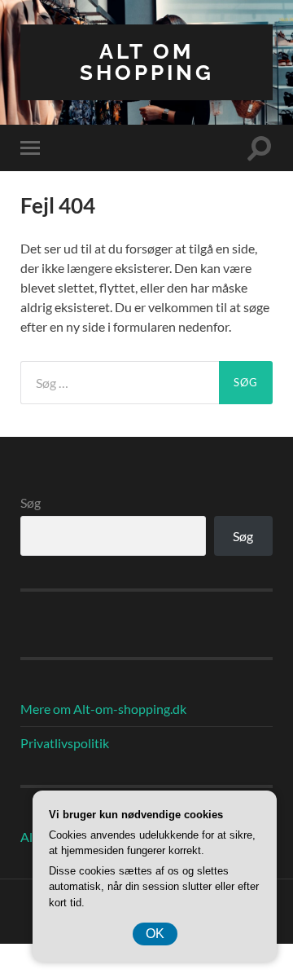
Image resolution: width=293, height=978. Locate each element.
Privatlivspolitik (64, 743)
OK (155, 934)
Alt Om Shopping (147, 61)
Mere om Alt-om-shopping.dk (103, 708)
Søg (30, 502)
